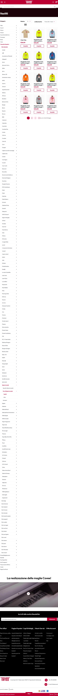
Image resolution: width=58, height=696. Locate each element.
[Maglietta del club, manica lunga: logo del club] (39, 34)
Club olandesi (20, 10)
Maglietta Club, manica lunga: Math (25, 106)
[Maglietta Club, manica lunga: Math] (26, 100)
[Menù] (2, 2)
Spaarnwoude (27, 10)
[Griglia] (21, 25)
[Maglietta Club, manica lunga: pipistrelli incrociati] (39, 78)
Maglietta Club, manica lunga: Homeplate (38, 106)
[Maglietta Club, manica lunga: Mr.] (52, 78)
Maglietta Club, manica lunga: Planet (25, 84)
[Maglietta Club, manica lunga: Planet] (26, 78)
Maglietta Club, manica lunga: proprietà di (38, 62)
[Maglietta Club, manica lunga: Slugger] (26, 56)
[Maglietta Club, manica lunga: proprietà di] (39, 56)
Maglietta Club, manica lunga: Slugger (25, 62)
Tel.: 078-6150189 (52, 680)
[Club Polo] (26, 34)
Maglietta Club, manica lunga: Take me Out (52, 40)
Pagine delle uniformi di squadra (10, 10)
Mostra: (23, 21)
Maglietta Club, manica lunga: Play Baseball (52, 62)
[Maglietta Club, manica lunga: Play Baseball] (52, 56)
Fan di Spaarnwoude (35, 10)
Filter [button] (29, 694)
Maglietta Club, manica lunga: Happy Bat (52, 106)
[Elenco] (25, 25)
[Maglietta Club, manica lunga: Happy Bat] (52, 100)
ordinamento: (38, 22)
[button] (26, 46)
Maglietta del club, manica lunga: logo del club (38, 40)
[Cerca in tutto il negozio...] (55, 6)
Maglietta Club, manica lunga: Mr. (52, 84)
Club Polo (23, 40)
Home (1, 10)
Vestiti (41, 10)
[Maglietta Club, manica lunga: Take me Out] (52, 34)
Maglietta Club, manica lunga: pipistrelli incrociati (38, 84)
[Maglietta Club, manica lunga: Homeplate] (39, 100)
